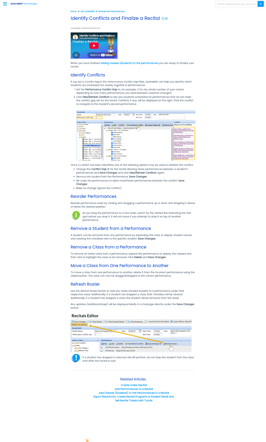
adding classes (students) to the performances (129, 63)
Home (73, 11)
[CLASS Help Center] (24, 2)
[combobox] (237, 4)
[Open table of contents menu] (5, 3)
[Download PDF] (163, 18)
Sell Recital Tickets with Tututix (134, 400)
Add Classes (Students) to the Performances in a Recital (134, 393)
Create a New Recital (134, 385)
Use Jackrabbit (88, 11)
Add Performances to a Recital (134, 389)
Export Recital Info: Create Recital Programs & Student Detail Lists (134, 396)
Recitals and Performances (111, 11)
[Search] (261, 4)
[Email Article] (166, 18)
